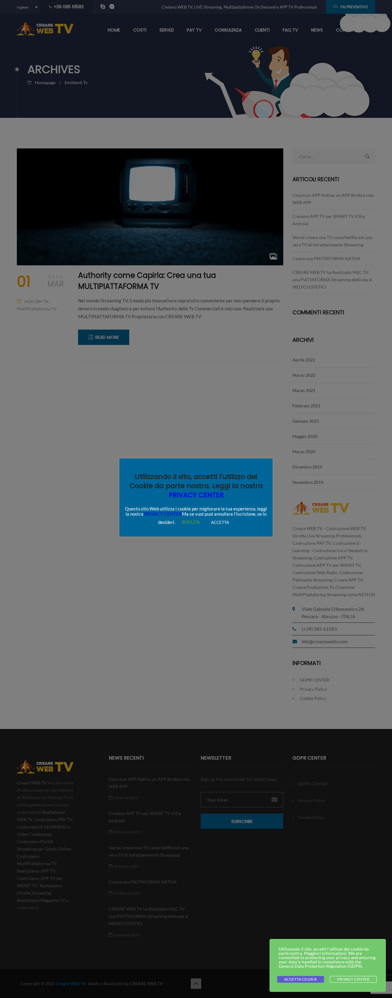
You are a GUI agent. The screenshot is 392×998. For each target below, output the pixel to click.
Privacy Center (353, 979)
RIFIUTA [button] (191, 522)
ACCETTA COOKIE (300, 979)
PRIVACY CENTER (196, 495)
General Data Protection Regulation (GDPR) (320, 966)
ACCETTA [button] (220, 522)
